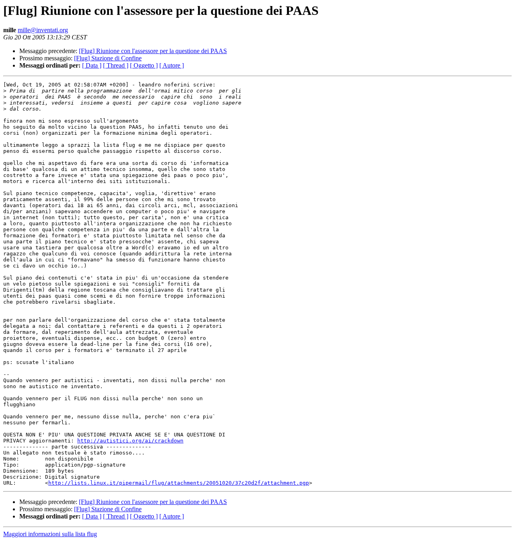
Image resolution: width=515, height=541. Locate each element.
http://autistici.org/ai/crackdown (130, 441)
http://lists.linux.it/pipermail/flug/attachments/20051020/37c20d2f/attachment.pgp (178, 483)
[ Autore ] (171, 65)
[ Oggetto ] (144, 65)
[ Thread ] (115, 65)
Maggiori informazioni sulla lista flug (50, 534)
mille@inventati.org (43, 30)
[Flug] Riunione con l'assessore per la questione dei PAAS (153, 50)
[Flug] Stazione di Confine (108, 58)
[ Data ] (91, 65)
